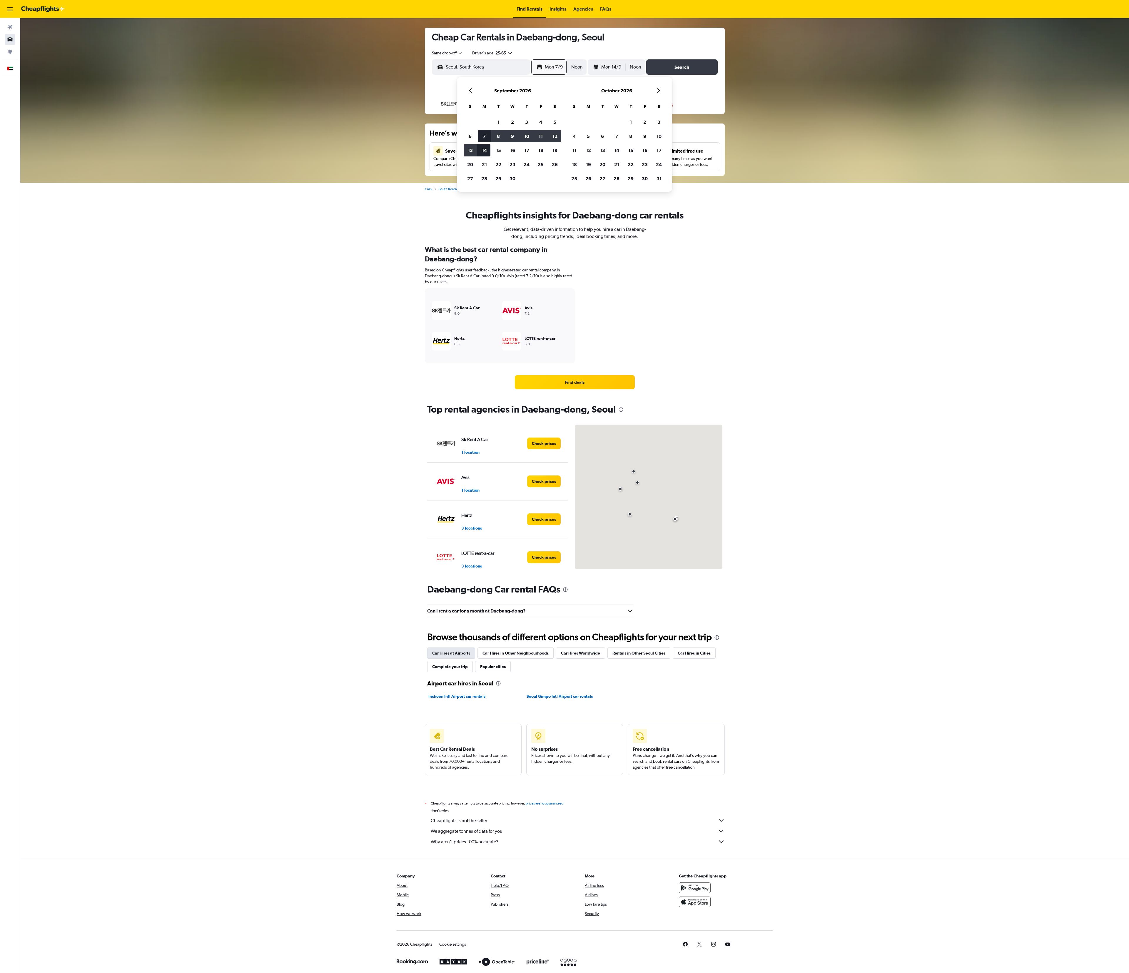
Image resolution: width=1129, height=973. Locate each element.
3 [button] (526, 122)
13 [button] (470, 150)
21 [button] (484, 164)
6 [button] (470, 136)
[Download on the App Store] (695, 902)
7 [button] (484, 136)
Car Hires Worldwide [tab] (580, 653)
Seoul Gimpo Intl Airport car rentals (560, 696)
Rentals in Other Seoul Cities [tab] (638, 653)
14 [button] (484, 150)
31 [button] (659, 178)
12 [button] (554, 136)
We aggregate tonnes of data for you (466, 831)
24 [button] (527, 164)
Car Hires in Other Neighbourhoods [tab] (515, 653)
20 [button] (470, 164)
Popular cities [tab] (493, 666)
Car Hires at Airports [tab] (451, 653)
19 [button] (554, 150)
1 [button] (498, 122)
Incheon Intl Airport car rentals (456, 696)
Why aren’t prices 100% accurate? (464, 842)
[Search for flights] (10, 27)
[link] (575, 382)
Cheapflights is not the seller (459, 820)
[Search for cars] (10, 39)
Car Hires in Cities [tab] (694, 653)
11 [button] (541, 136)
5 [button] (554, 122)
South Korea (448, 189)
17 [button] (526, 150)
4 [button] (540, 122)
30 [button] (512, 178)
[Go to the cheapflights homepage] (43, 9)
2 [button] (512, 122)
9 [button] (512, 136)
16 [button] (512, 150)
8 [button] (498, 136)
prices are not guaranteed (544, 803)
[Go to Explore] (10, 52)
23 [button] (512, 164)
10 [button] (526, 136)
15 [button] (498, 150)
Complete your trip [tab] (450, 666)
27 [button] (470, 178)
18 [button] (540, 150)
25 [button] (541, 164)
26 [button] (555, 164)
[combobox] (447, 53)
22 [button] (498, 164)
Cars (428, 189)
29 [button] (498, 178)
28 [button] (484, 178)
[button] (10, 9)
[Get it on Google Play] (695, 887)
